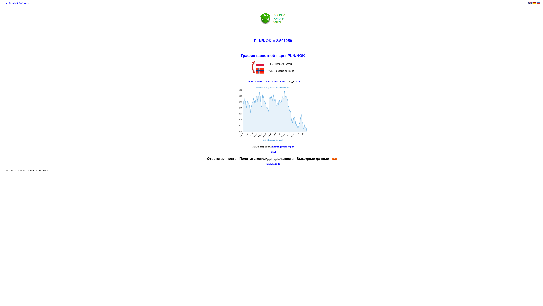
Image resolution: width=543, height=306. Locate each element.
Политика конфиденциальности (266, 159)
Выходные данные (313, 159)
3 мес (267, 81)
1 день (249, 81)
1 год (282, 81)
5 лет (298, 81)
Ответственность (222, 159)
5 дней (258, 81)
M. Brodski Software (17, 3)
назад (273, 152)
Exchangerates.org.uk (283, 147)
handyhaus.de (273, 164)
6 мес (275, 81)
